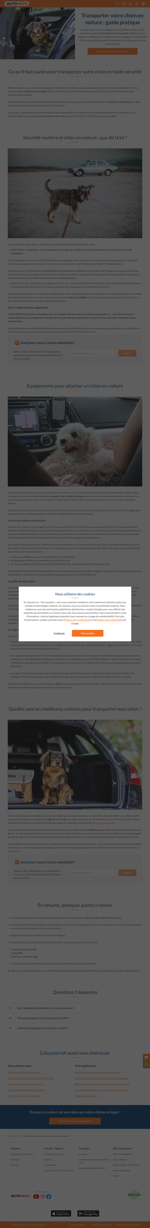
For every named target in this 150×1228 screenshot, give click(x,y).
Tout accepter (87, 633)
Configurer (59, 633)
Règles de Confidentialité (110, 619)
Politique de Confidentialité (78, 619)
